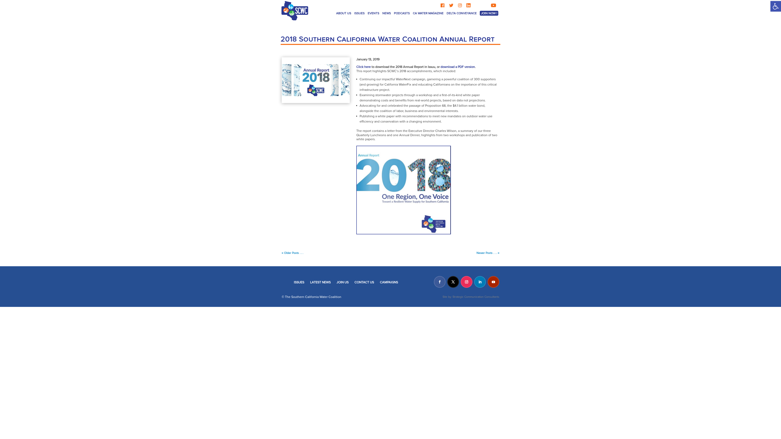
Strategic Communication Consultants (476, 297)
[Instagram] (460, 5)
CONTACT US (364, 282)
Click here (363, 67)
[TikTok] (485, 5)
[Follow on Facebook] (440, 282)
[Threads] (476, 5)
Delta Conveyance (462, 13)
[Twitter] (451, 5)
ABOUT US (343, 13)
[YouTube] (493, 5)
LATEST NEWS (320, 282)
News (386, 13)
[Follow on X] (453, 282)
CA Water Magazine (428, 13)
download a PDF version (458, 67)
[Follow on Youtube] (493, 282)
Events (373, 13)
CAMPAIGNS (389, 282)
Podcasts (402, 13)
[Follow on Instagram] (466, 282)
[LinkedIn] (468, 5)
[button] (775, 6)
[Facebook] (442, 5)
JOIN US (343, 282)
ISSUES (299, 282)
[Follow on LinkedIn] (480, 282)
